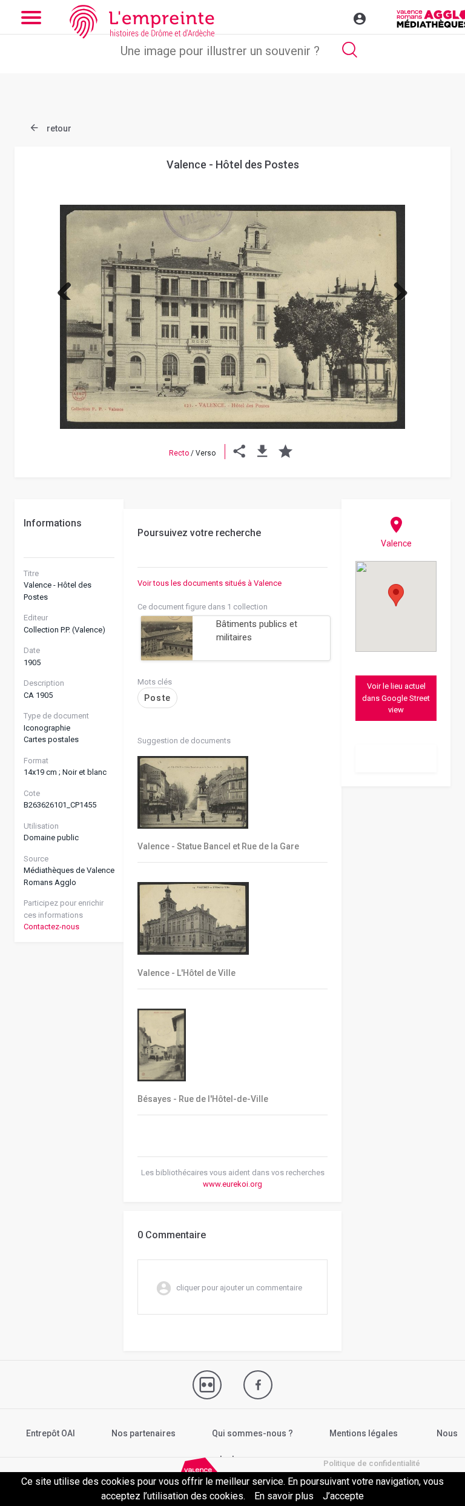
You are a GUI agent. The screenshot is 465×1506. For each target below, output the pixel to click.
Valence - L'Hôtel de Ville (186, 973)
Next (396, 288)
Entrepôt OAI (50, 1433)
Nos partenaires (143, 1433)
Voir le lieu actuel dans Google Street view (396, 698)
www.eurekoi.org (232, 1184)
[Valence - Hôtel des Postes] (232, 317)
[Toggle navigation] (334, 17)
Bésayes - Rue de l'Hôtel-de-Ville (202, 1099)
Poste (157, 698)
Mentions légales (363, 1433)
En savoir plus (284, 1496)
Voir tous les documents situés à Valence (209, 583)
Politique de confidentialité (371, 1463)
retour (58, 128)
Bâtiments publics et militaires (256, 631)
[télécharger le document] (262, 453)
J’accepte (343, 1496)
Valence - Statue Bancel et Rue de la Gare (218, 846)
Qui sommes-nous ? (252, 1433)
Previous (69, 288)
